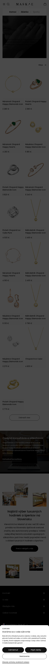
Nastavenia (24, 656)
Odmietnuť (13, 650)
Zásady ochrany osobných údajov (15, 662)
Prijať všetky (36, 650)
